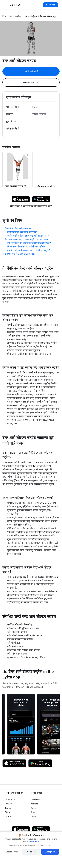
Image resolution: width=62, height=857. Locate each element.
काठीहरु (18, 16)
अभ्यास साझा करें (31, 82)
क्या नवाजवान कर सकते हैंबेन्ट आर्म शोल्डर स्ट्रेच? (29, 243)
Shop (33, 816)
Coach (34, 812)
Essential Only (12, 852)
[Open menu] (7, 5)
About (7, 812)
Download (50, 5)
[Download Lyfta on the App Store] (14, 763)
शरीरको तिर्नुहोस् (31, 16)
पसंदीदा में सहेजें (31, 71)
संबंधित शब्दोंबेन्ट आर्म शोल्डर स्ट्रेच (20, 253)
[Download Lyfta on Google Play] (41, 199)
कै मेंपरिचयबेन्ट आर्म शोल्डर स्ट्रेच (19, 228)
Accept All (50, 852)
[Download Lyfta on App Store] (21, 199)
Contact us (10, 799)
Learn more (34, 841)
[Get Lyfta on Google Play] (40, 763)
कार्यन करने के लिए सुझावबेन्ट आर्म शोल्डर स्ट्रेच (28, 235)
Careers (8, 816)
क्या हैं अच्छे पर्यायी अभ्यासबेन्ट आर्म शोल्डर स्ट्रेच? (28, 250)
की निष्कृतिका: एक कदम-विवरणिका (22, 232)
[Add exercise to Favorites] (28, 155)
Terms (8, 808)
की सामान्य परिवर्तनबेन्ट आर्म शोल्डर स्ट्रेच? (26, 246)
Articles (34, 803)
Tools (33, 808)
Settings (31, 852)
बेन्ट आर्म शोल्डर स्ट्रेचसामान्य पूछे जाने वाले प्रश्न (26, 239)
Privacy (8, 803)
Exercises (7, 16)
